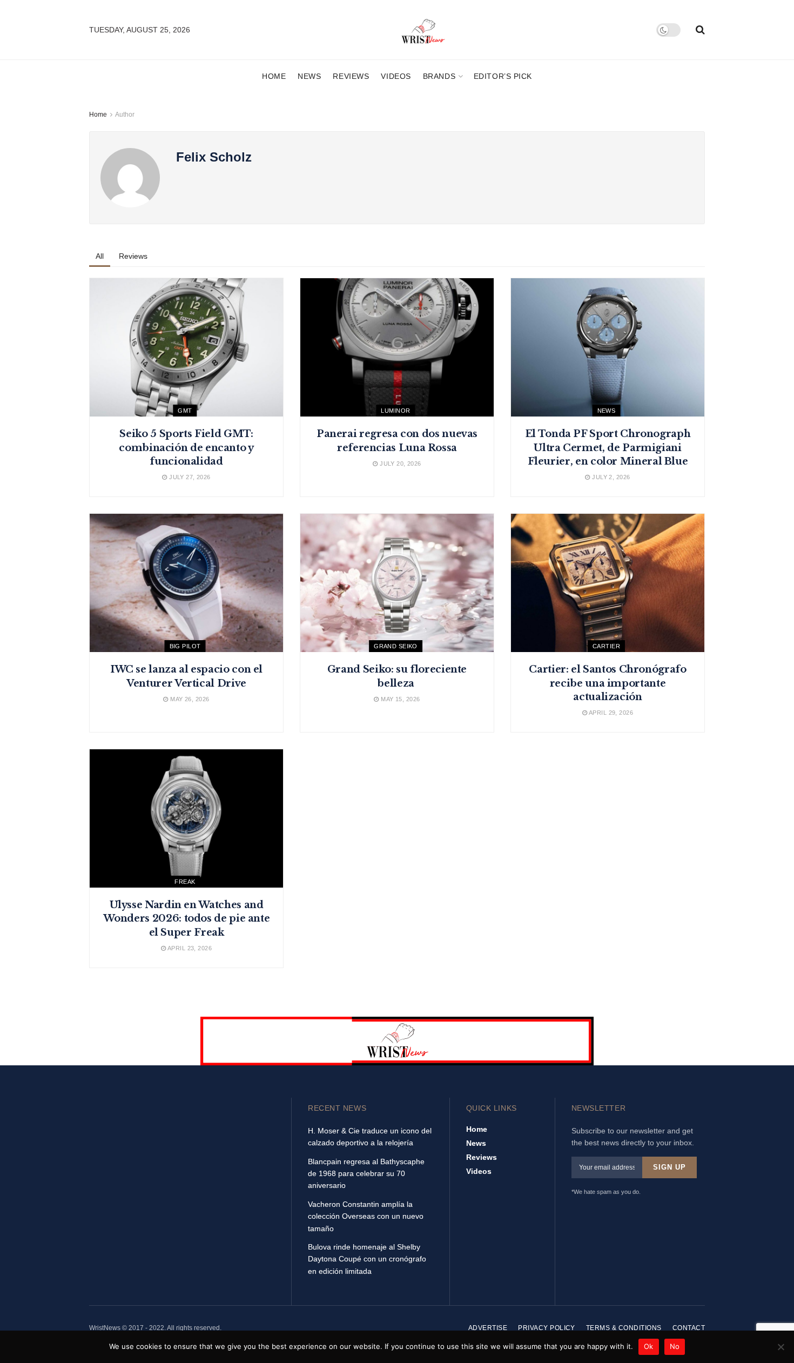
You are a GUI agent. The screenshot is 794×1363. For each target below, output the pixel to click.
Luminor (395, 410)
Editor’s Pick (503, 76)
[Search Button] (700, 29)
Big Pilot (185, 646)
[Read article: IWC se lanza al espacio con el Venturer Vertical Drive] (186, 583)
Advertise (487, 1328)
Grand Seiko (396, 646)
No (675, 1346)
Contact (688, 1328)
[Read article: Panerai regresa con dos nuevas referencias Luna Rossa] (397, 347)
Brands (439, 76)
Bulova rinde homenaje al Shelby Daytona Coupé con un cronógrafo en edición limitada (367, 1259)
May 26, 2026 (189, 699)
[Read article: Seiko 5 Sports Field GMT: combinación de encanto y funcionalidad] (186, 347)
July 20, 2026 (399, 463)
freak (184, 881)
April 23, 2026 (189, 948)
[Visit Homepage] (423, 30)
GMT (185, 410)
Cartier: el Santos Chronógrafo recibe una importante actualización (607, 682)
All (100, 256)
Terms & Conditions (624, 1328)
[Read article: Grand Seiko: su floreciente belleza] (397, 583)
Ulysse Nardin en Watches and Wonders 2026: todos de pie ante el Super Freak (186, 918)
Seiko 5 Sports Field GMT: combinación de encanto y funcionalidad (186, 447)
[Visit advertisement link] (397, 1041)
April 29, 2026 (610, 712)
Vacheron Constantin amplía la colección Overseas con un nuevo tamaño (365, 1216)
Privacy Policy (546, 1328)
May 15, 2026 (399, 699)
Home (274, 76)
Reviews (351, 76)
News (309, 76)
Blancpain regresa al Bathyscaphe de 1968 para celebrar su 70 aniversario (366, 1173)
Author (124, 114)
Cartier (606, 646)
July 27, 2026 (189, 477)
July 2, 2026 (610, 477)
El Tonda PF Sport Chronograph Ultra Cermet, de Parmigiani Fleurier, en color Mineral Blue (608, 447)
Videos (396, 76)
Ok (649, 1346)
